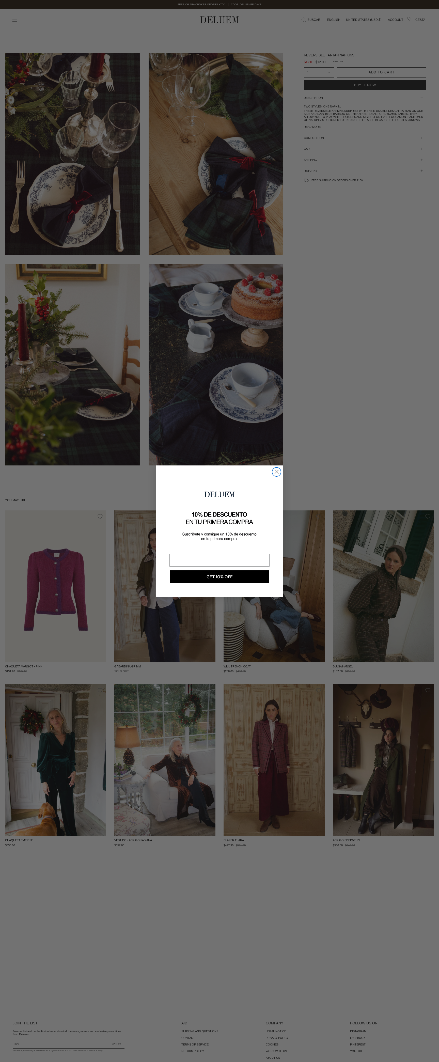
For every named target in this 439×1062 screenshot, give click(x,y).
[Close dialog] (276, 471)
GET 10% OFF (219, 576)
